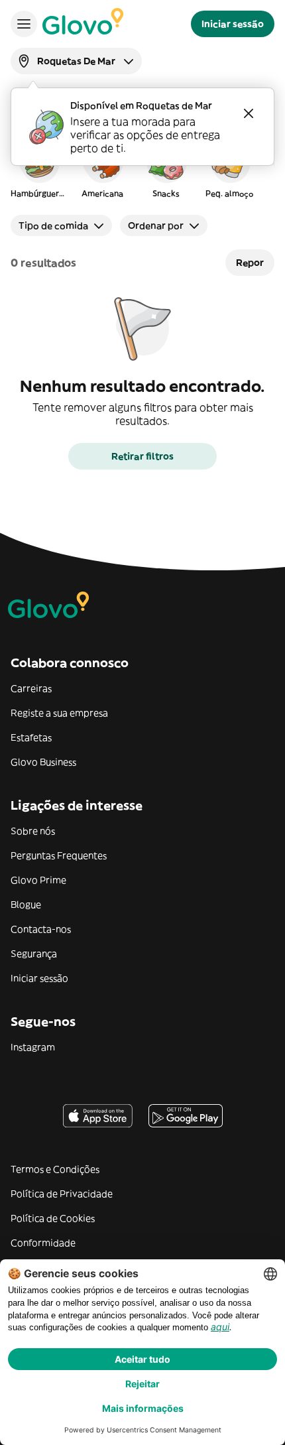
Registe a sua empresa (59, 713)
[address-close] (248, 113)
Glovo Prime (38, 880)
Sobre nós (33, 831)
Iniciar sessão (39, 978)
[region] (142, 168)
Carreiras (31, 688)
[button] (38, 168)
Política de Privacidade (62, 1194)
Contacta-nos (41, 929)
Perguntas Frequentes (59, 855)
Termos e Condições (55, 1169)
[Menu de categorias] (24, 24)
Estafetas (31, 737)
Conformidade (43, 1243)
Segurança (34, 954)
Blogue (26, 905)
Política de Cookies (53, 1218)
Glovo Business (43, 762)
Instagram (33, 1047)
